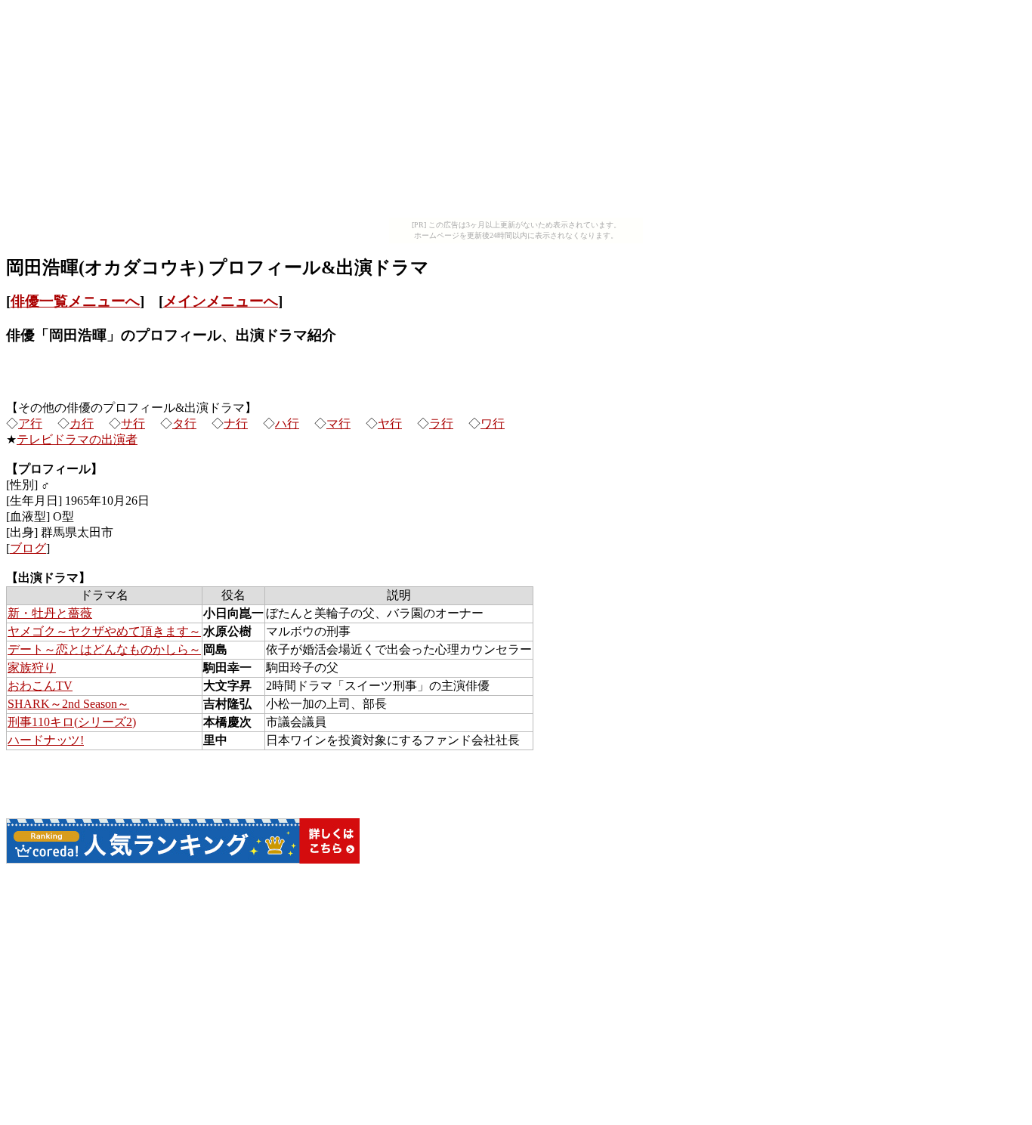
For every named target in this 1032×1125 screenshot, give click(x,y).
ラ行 (441, 423)
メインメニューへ (220, 301)
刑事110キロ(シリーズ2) (72, 721)
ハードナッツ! (46, 740)
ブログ (28, 548)
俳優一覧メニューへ (75, 301)
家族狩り (32, 667)
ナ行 (236, 423)
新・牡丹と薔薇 (50, 613)
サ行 (133, 423)
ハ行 (287, 423)
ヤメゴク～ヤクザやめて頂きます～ (104, 631)
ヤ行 (390, 423)
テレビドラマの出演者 (77, 439)
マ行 (338, 423)
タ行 (184, 423)
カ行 (82, 423)
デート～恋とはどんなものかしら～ (104, 649)
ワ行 (492, 423)
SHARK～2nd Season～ (68, 703)
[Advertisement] (516, 112)
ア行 (30, 423)
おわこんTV (40, 685)
